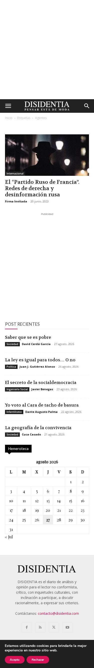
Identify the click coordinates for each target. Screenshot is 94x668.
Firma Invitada (16, 201)
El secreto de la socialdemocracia (40, 382)
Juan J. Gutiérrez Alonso (37, 366)
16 (82, 500)
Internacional (15, 173)
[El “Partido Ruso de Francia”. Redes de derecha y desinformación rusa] (47, 155)
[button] (8, 106)
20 (48, 510)
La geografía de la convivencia (38, 427)
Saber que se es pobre (28, 337)
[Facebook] (27, 628)
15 (70, 500)
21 (59, 510)
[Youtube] (67, 628)
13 (48, 500)
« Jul (9, 536)
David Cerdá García (36, 344)
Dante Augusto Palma (41, 412)
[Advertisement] (47, 50)
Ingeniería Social (17, 389)
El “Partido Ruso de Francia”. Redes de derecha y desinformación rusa (42, 188)
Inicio (9, 118)
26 (37, 519)
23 (82, 510)
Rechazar (38, 660)
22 (71, 510)
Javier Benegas (42, 389)
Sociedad (12, 344)
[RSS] (40, 628)
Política (11, 366)
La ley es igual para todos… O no (40, 360)
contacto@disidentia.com (58, 613)
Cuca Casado (31, 434)
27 (48, 519)
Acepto (15, 660)
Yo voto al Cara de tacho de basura (42, 405)
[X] (54, 628)
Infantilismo (14, 412)
